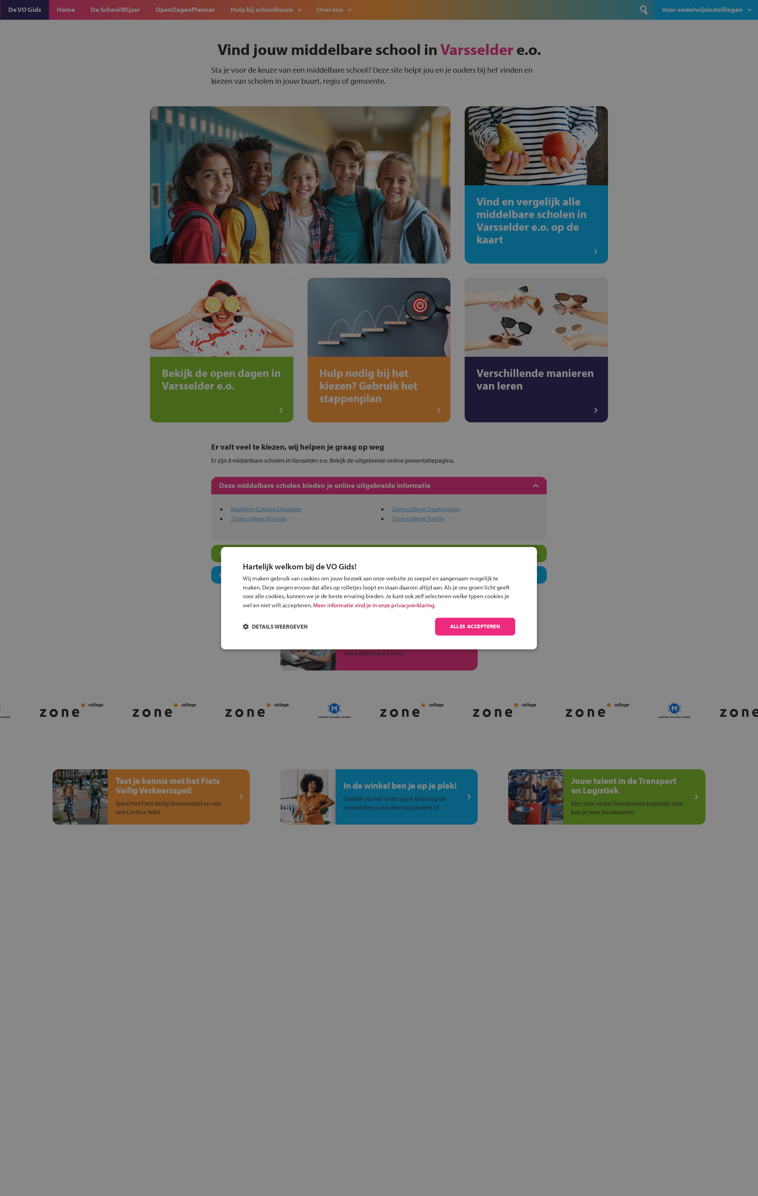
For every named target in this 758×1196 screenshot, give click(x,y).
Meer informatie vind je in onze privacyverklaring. (374, 605)
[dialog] (379, 598)
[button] (275, 626)
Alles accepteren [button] (475, 626)
